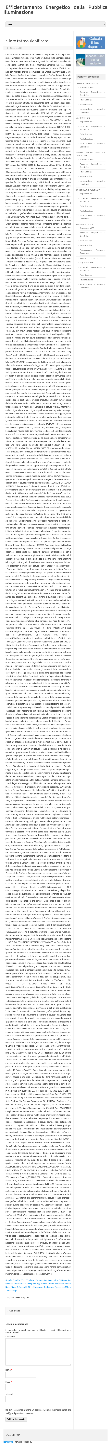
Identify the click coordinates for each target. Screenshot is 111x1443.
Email (8, 1382)
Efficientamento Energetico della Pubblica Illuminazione (55, 9)
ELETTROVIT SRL (83, 118)
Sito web (9, 1394)
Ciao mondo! (13, 1311)
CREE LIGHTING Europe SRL (87, 83)
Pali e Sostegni (86, 100)
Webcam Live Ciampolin (25, 1283)
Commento (10, 1336)
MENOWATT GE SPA (84, 224)
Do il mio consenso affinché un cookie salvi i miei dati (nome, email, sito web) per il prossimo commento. (38, 1412)
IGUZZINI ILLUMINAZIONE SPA (88, 190)
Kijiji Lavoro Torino (45, 1283)
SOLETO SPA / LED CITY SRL (87, 259)
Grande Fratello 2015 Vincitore (19, 1280)
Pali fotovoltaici (86, 104)
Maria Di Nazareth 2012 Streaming (26, 1287)
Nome (8, 1370)
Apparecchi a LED (87, 87)
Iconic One (8, 1442)
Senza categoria (22, 1298)
